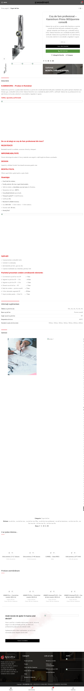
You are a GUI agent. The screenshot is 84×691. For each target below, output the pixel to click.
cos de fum (12, 521)
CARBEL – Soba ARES (52, 556)
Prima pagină (5, 8)
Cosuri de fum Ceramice (10, 601)
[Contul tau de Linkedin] (51, 61)
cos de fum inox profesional (46, 521)
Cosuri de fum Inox (29, 670)
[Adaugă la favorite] (12, 552)
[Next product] (82, 8)
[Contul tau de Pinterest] (48, 61)
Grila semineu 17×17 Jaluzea (10, 556)
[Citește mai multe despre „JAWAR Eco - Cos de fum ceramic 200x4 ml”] (9, 591)
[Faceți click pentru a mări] (4, 59)
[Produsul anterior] (78, 8)
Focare (26, 664)
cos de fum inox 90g (32, 521)
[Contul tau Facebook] (44, 61)
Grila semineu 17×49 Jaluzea (31, 556)
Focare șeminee (28, 661)
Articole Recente (50, 672)
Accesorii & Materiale (29, 677)
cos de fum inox (20, 521)
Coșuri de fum (14, 8)
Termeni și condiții (51, 661)
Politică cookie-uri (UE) (52, 669)
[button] (9, 552)
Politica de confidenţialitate (50, 665)
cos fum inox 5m (73, 521)
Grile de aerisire (10, 559)
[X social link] (46, 61)
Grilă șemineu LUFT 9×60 (73, 556)
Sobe (52, 559)
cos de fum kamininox (61, 521)
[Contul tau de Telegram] (53, 61)
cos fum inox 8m (51, 523)
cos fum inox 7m (40, 523)
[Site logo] (42, 2)
